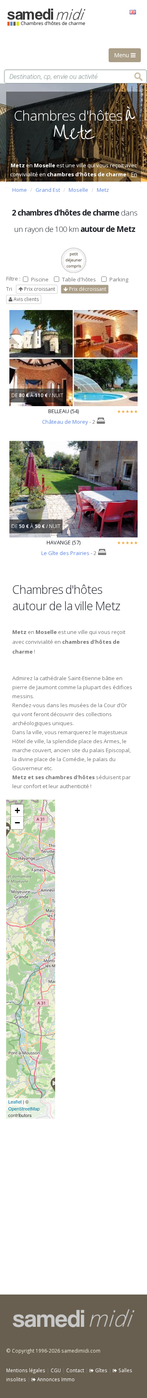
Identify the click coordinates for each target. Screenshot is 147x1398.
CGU (56, 1370)
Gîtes (100, 1370)
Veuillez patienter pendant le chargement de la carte (25, 959)
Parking (118, 279)
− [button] (17, 823)
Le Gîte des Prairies (65, 553)
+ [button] (17, 810)
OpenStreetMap (24, 1108)
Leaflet (15, 1101)
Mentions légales (25, 1370)
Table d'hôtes (79, 279)
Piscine (40, 279)
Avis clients (25, 299)
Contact (75, 1370)
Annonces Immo (55, 1379)
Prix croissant (39, 288)
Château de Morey (65, 421)
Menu (122, 55)
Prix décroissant (87, 288)
